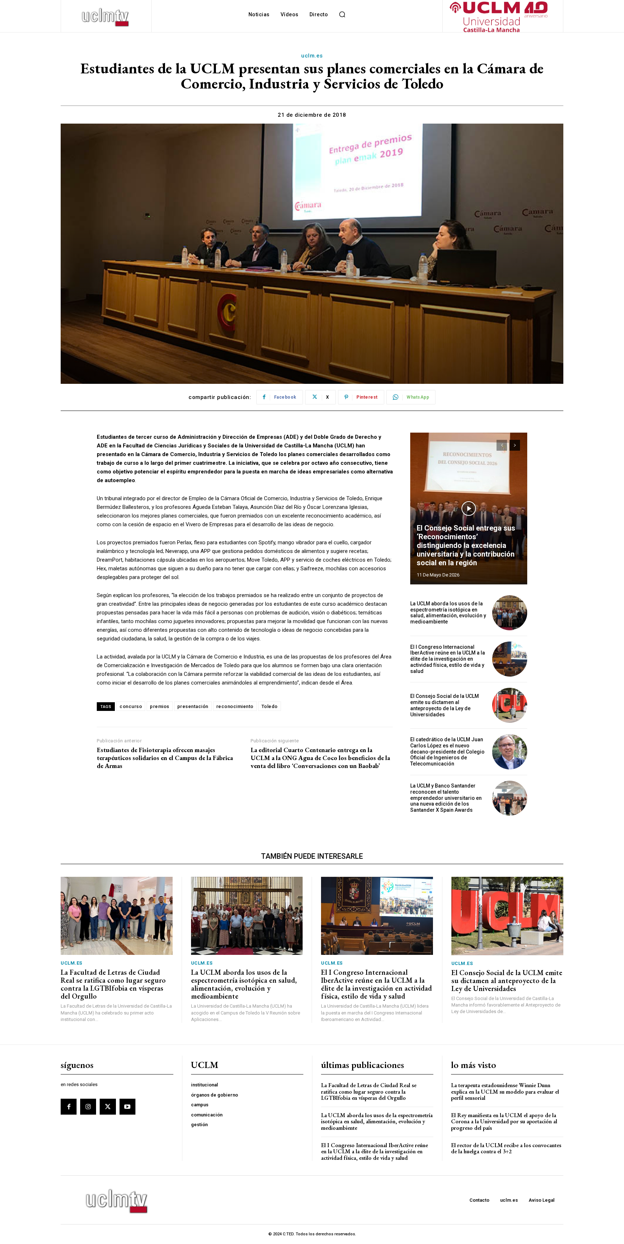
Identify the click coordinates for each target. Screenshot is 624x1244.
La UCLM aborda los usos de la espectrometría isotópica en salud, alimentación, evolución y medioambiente (448, 613)
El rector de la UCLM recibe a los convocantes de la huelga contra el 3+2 (506, 1148)
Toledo (269, 706)
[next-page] (515, 445)
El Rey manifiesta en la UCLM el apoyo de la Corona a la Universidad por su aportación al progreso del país (504, 1121)
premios (159, 706)
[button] (342, 14)
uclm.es (312, 55)
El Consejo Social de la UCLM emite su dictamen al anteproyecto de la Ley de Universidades (444, 705)
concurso (131, 706)
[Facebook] (69, 1107)
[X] (108, 1107)
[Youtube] (127, 1107)
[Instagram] (88, 1107)
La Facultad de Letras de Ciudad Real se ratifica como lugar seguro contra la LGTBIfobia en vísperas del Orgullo (113, 984)
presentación (192, 706)
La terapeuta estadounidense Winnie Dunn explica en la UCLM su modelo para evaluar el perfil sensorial (505, 1091)
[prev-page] (502, 445)
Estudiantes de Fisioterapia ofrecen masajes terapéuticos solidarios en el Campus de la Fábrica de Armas (165, 757)
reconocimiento (235, 706)
